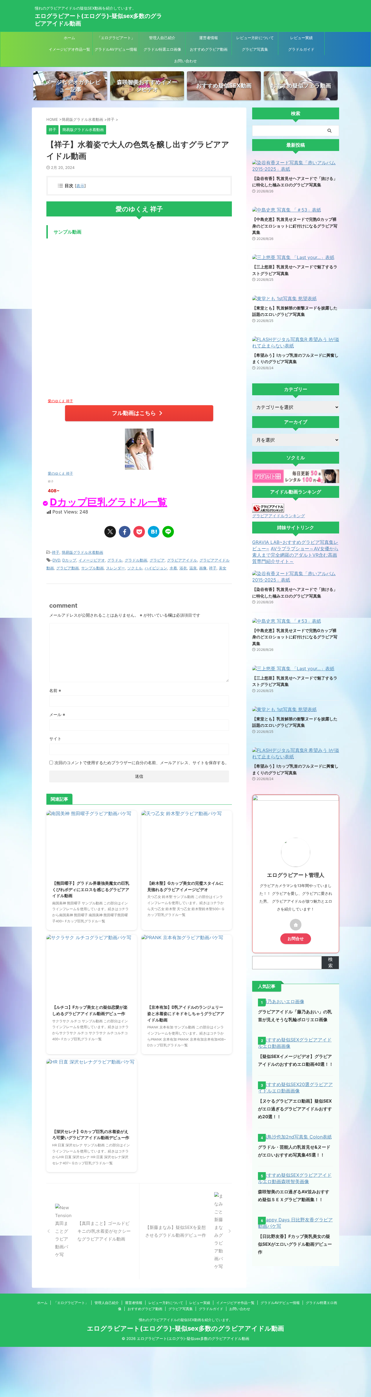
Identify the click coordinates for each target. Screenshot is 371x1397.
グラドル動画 (136, 560)
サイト (55, 738)
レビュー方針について (255, 37)
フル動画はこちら (134, 412)
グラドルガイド (301, 49)
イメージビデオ (92, 560)
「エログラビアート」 (116, 37)
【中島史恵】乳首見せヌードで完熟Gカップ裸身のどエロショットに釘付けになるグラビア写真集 (294, 226)
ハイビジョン (156, 568)
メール (57, 714)
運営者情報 (208, 37)
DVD (56, 560)
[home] (295, 924)
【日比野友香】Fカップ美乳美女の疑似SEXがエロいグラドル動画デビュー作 (295, 1244)
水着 (173, 568)
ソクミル (134, 568)
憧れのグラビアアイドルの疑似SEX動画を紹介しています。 (185, 1320)
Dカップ (69, 560)
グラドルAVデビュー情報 (115, 49)
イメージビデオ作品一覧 (69, 49)
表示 (80, 185)
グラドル (114, 560)
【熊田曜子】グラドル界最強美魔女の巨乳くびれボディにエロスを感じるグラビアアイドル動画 (90, 889)
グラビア (157, 560)
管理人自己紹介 (162, 37)
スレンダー (115, 568)
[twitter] (110, 532)
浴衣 (183, 568)
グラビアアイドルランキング (278, 515)
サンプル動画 (92, 568)
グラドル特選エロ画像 (162, 49)
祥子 (55, 552)
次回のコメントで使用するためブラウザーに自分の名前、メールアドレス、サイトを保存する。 (141, 762)
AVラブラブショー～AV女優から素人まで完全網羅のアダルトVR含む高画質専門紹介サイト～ (295, 555)
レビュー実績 (301, 37)
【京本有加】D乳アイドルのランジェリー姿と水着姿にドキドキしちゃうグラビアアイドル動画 (185, 1013)
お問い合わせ (185, 61)
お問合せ (296, 938)
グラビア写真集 (255, 49)
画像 (203, 568)
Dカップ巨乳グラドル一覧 (108, 502)
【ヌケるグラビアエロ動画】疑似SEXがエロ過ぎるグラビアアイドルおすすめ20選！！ (295, 1108)
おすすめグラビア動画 (209, 49)
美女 (222, 568)
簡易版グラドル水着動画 (82, 552)
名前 (55, 690)
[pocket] (139, 532)
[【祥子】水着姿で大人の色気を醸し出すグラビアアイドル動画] (153, 532)
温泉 (193, 568)
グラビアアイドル (182, 560)
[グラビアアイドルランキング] (268, 510)
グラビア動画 (67, 568)
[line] (168, 532)
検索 (330, 962)
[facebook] (124, 532)
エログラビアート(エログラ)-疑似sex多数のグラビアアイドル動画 (185, 1328)
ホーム (69, 37)
